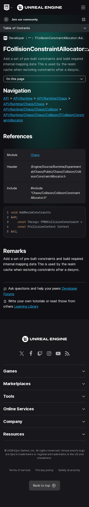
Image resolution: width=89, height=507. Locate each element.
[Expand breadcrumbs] (30, 37)
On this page (15, 79)
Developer (16, 38)
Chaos (35, 155)
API (6, 98)
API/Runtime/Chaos (52, 98)
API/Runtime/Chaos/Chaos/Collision (30, 109)
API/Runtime (22, 98)
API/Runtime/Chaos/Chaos (23, 104)
